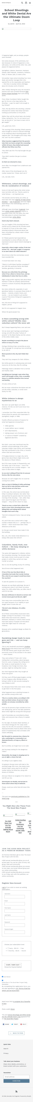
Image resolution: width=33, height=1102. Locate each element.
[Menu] (30, 3)
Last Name (7, 915)
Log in (4, 887)
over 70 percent (15, 202)
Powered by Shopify (25, 1096)
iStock (13, 1009)
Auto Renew (7, 976)
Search (6, 1048)
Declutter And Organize (13, 1096)
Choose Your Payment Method (12, 967)
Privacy (6, 1053)
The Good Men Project (11, 1019)
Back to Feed (17, 1033)
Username (7, 893)
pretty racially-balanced (13, 211)
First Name (7, 908)
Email (6, 900)
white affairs (17, 217)
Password (7, 922)
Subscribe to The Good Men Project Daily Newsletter (14, 983)
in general (22, 209)
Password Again (8, 929)
